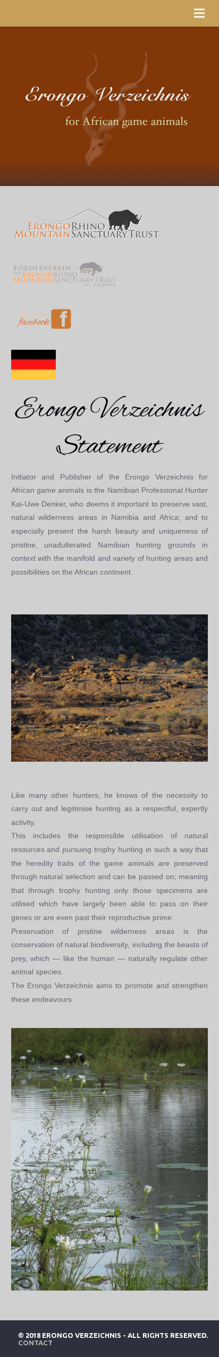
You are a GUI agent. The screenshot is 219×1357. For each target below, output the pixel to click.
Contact (35, 1342)
